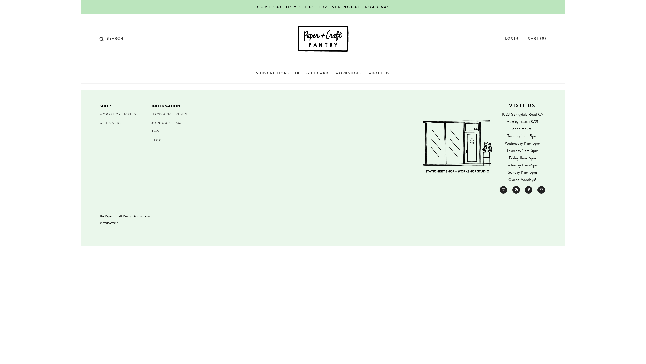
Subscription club (278, 73)
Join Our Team (166, 123)
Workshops (348, 73)
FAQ (155, 131)
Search (115, 38)
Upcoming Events (169, 114)
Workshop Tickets (118, 114)
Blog (157, 140)
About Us (379, 73)
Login (512, 38)
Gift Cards (111, 123)
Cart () (537, 38)
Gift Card (317, 73)
